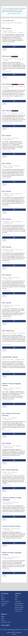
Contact (2, 599)
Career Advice (18, 601)
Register (17, 595)
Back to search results (14, 13)
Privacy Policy (4, 603)
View (14, 46)
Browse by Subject (19, 605)
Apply (4, 49)
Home (2, 595)
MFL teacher (6, 56)
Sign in (16, 597)
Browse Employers (19, 603)
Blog (16, 599)
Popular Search (18, 611)
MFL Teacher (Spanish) (10, 470)
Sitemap (3, 605)
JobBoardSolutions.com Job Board (14, 632)
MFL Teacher (6, 28)
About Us (3, 597)
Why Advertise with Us (6, 622)
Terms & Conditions (5, 601)
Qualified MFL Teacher (10, 357)
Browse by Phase (19, 609)
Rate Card (3, 620)
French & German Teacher (11, 526)
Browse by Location (19, 607)
